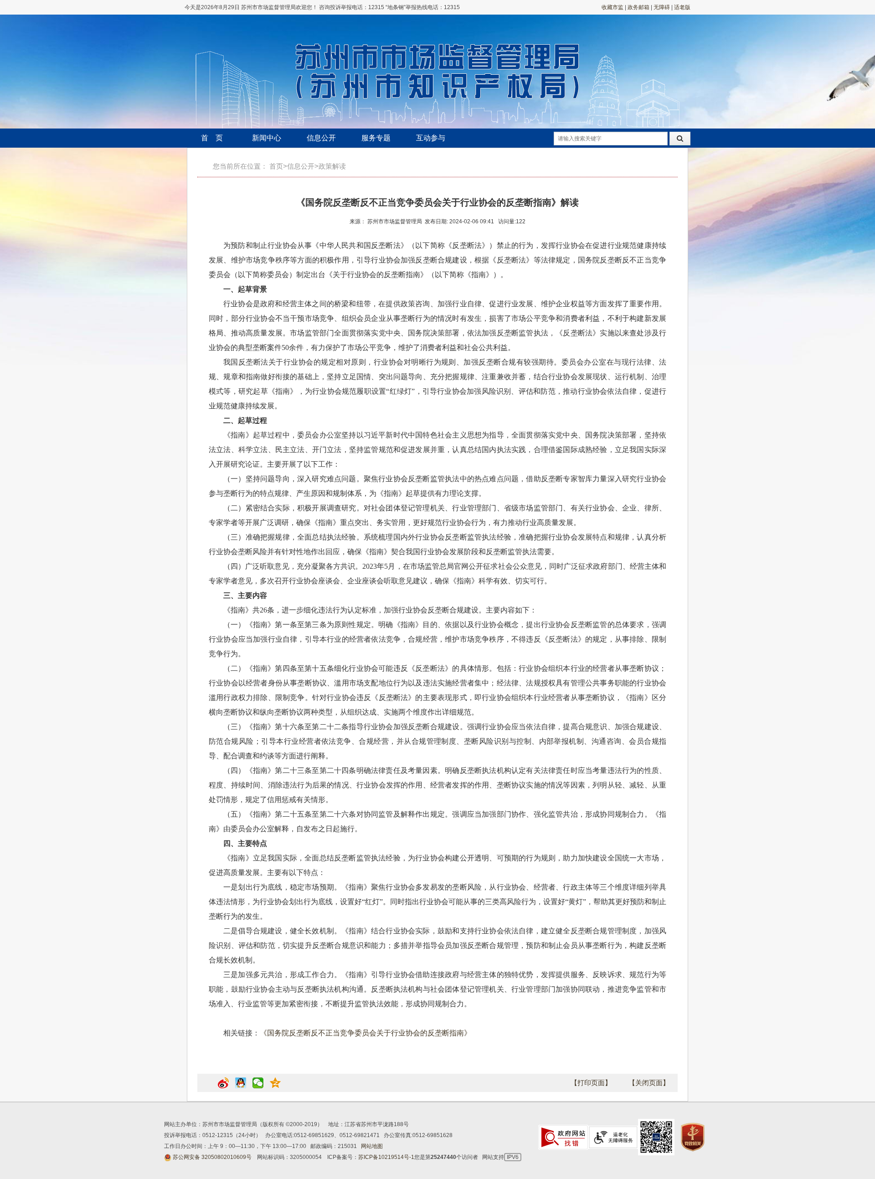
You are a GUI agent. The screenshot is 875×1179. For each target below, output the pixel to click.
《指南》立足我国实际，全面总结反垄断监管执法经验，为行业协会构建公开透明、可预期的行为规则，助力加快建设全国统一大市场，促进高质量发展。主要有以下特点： (437, 865)
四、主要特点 (245, 843)
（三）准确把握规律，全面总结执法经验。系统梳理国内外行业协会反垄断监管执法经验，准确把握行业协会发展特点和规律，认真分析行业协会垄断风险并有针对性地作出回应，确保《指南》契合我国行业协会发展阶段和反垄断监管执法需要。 (437, 544)
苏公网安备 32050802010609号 (212, 1157)
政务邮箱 (638, 7)
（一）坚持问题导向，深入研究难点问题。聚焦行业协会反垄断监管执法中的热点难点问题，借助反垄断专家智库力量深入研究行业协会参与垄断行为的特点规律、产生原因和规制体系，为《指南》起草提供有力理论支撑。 (437, 486)
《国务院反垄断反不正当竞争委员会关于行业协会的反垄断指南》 (365, 1033)
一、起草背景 (245, 289)
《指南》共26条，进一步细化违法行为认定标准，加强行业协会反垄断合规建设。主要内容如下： (380, 610)
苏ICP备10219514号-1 (386, 1157)
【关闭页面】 (648, 1082)
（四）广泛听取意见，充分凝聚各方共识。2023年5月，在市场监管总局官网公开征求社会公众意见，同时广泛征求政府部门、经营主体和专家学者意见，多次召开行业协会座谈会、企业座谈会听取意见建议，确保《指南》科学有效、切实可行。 (437, 573)
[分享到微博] (223, 1086)
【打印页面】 (591, 1082)
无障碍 (662, 7)
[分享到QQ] (240, 1086)
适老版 (682, 7)
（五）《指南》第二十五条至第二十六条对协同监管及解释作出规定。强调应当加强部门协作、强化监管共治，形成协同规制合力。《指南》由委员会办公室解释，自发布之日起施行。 (437, 821)
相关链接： (347, 1033)
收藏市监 (612, 7)
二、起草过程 (245, 420)
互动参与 (430, 138)
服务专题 (376, 138)
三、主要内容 (245, 595)
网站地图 (372, 1146)
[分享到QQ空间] (275, 1086)
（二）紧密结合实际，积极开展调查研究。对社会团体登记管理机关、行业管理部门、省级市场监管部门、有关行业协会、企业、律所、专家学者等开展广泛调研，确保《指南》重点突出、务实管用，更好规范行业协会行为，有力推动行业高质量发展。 (437, 515)
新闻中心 (266, 138)
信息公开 (321, 138)
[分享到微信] (257, 1086)
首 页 (212, 138)
